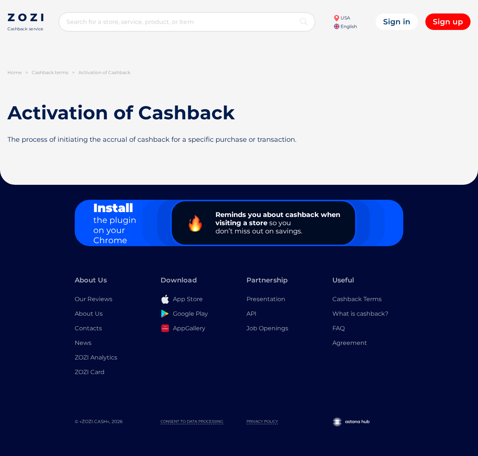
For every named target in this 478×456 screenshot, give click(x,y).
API (251, 313)
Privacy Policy (262, 421)
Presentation (265, 299)
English (348, 26)
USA (344, 18)
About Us (89, 313)
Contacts (88, 328)
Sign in (396, 21)
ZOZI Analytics (96, 357)
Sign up (448, 21)
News (83, 342)
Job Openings (267, 328)
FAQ (338, 328)
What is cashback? (360, 313)
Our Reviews (93, 299)
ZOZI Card (90, 372)
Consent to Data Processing (192, 421)
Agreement (349, 342)
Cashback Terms (357, 299)
